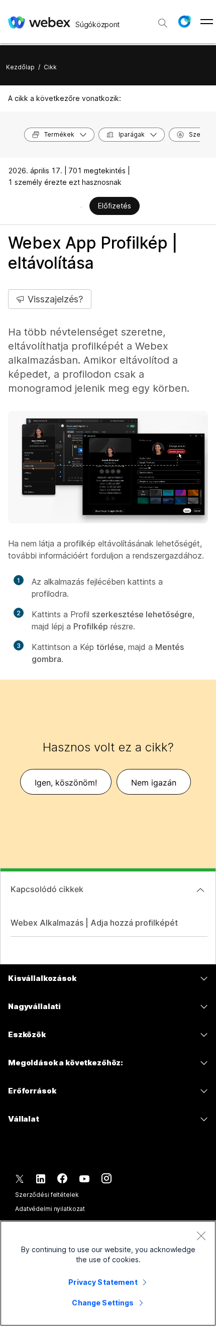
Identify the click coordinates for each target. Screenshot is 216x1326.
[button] (184, 22)
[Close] (201, 1236)
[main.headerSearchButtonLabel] (162, 20)
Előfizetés (114, 205)
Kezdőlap (20, 67)
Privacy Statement (102, 1282)
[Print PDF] (81, 207)
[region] (108, 1273)
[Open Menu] (206, 22)
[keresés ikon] (162, 23)
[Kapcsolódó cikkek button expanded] (200, 890)
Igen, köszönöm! (66, 783)
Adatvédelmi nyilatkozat (50, 1208)
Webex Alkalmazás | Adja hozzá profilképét (94, 923)
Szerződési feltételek (46, 1194)
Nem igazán (153, 783)
